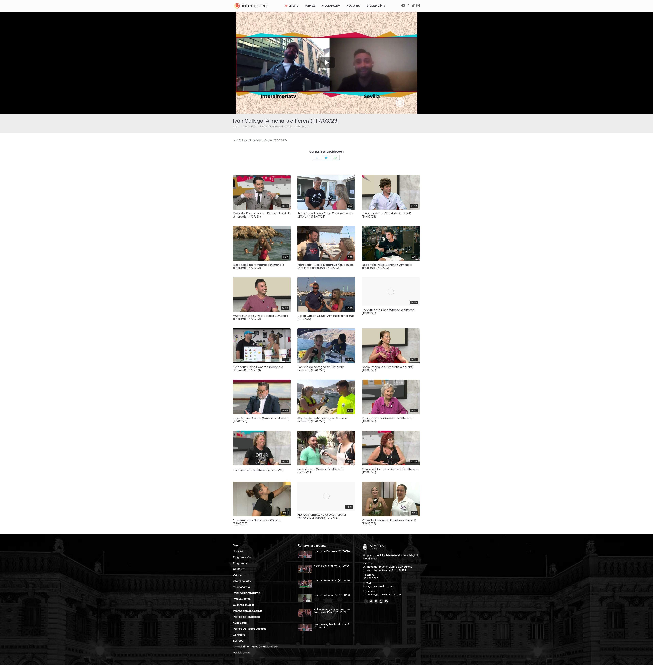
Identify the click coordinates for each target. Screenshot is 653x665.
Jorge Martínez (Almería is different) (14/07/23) (386, 215)
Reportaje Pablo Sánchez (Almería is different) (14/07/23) (387, 266)
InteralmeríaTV (242, 581)
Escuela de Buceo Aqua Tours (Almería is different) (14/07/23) (325, 215)
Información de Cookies (247, 611)
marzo (300, 126)
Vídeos (237, 575)
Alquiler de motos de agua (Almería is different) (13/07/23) (322, 420)
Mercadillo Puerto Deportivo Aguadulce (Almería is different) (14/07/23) (325, 266)
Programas (249, 126)
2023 (290, 126)
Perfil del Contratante (246, 593)
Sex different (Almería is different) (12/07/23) (320, 471)
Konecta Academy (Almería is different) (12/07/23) (389, 522)
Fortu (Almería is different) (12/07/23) (258, 470)
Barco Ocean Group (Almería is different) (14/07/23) (325, 317)
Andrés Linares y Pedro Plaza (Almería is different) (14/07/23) (261, 317)
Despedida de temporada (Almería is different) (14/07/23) (258, 266)
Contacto (239, 634)
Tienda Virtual (241, 587)
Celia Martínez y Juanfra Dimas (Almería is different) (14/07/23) (261, 215)
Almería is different (271, 126)
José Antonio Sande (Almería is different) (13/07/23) (261, 420)
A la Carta (239, 569)
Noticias (238, 551)
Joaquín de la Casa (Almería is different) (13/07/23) (389, 312)
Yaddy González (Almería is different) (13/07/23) (387, 420)
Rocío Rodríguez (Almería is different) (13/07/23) (387, 369)
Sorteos (238, 640)
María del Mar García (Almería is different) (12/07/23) (390, 471)
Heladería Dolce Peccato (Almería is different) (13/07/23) (258, 369)
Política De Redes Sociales (249, 628)
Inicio (236, 126)
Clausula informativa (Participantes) (255, 646)
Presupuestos (242, 599)
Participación (241, 652)
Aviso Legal (240, 622)
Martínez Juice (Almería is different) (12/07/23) (257, 522)
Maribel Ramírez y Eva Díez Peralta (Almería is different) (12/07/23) (321, 516)
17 (308, 126)
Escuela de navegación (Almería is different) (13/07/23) (321, 369)
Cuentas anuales (243, 605)
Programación (242, 557)
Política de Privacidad (246, 616)
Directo (237, 545)
